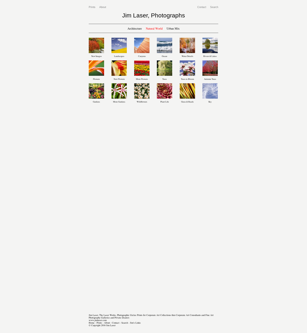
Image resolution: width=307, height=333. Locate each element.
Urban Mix (173, 28)
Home (91, 322)
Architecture (134, 28)
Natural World (154, 28)
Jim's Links (135, 322)
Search (214, 7)
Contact (201, 7)
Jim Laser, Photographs (153, 15)
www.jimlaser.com (98, 320)
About (102, 7)
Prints (92, 7)
